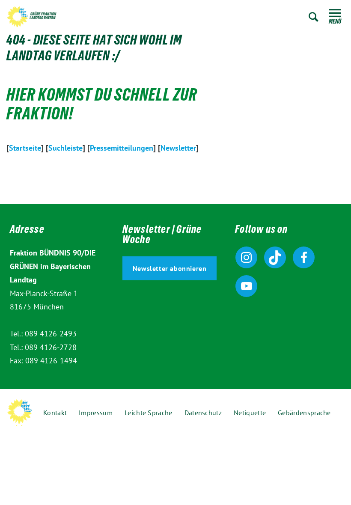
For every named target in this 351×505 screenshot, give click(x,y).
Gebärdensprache (304, 412)
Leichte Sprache (149, 412)
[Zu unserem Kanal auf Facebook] (303, 257)
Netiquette (250, 412)
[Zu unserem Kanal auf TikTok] (275, 257)
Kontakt (55, 412)
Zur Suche (313, 17)
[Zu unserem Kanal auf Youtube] (246, 286)
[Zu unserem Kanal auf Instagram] (246, 257)
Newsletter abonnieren (170, 268)
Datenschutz (203, 412)
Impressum (96, 412)
